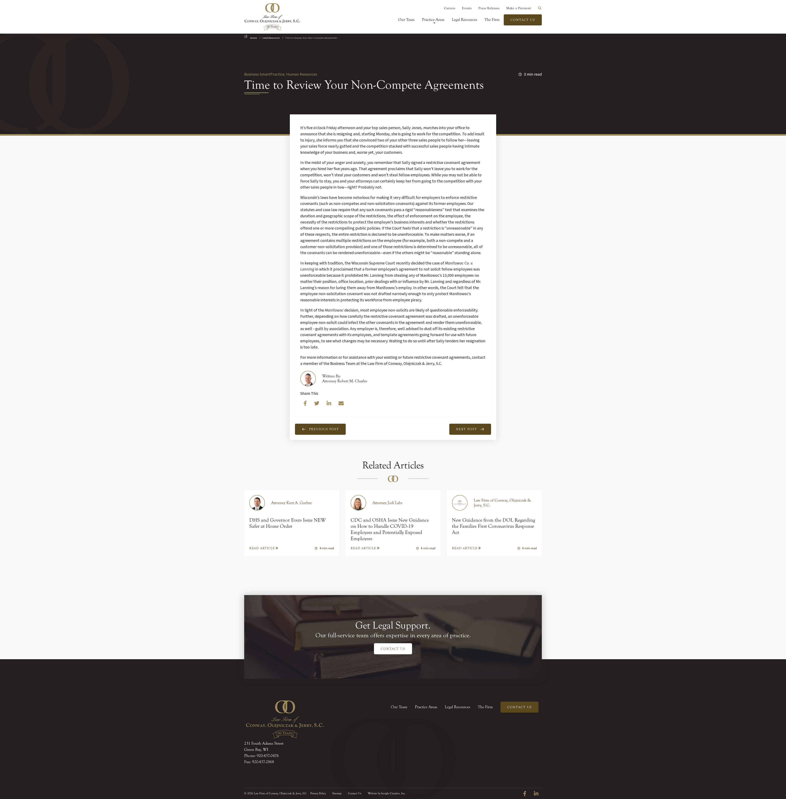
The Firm (492, 19)
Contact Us (522, 20)
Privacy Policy (318, 793)
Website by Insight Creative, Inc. (387, 793)
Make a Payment (518, 8)
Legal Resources (464, 19)
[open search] (540, 8)
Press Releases (489, 8)
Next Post (466, 429)
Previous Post (324, 429)
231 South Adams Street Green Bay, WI (263, 746)
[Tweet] (317, 404)
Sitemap (336, 793)
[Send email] (341, 404)
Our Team (406, 19)
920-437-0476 (268, 755)
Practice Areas (433, 19)
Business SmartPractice (264, 74)
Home (253, 38)
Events (467, 8)
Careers (449, 8)
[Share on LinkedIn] (329, 404)
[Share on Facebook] (305, 404)
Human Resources (301, 74)
